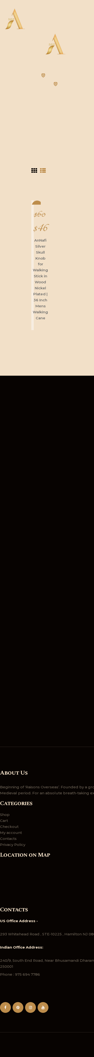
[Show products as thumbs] (34, 170)
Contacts (8, 838)
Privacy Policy (12, 844)
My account (11, 832)
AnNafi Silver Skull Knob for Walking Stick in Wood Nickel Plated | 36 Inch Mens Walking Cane (40, 279)
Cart (4, 820)
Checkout (9, 826)
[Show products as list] (43, 170)
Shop (5, 814)
